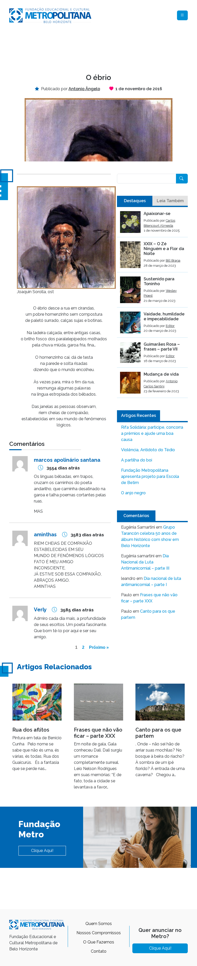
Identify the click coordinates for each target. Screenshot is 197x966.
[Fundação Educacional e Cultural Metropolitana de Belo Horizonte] (50, 15)
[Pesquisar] (182, 178)
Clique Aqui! (42, 850)
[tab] (134, 201)
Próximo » (99, 647)
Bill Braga (173, 260)
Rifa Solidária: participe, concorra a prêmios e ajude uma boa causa (152, 433)
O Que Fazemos (98, 942)
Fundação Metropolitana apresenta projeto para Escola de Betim (150, 476)
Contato (98, 951)
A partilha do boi (136, 460)
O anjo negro (133, 492)
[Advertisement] (102, 47)
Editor (170, 326)
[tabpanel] (152, 304)
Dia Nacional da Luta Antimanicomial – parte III (145, 562)
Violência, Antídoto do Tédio (148, 449)
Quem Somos (98, 923)
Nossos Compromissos (98, 932)
